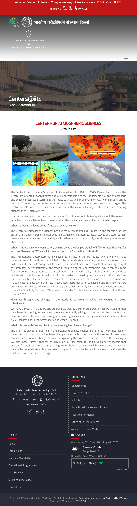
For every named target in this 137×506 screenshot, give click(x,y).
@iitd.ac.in (52, 399)
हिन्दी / (56, 9)
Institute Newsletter (20, 458)
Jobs (19, 2)
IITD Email (82, 9)
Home (11, 105)
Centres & (77, 393)
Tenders (45, 2)
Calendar (30, 2)
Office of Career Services (85, 422)
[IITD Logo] (27, 22)
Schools (75, 400)
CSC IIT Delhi (81, 501)
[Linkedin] (69, 5)
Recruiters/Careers (85, 2)
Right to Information (83, 415)
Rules (11, 444)
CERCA (126, 469)
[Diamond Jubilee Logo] (14, 22)
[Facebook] (75, 5)
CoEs (86, 393)
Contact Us (14, 487)
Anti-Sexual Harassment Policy (89, 407)
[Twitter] (64, 5)
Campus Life (15, 451)
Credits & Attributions (89, 498)
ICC (109, 2)
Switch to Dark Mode (86, 429)
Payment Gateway (63, 2)
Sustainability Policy (19, 480)
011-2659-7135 (26, 399)
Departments (78, 386)
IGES (101, 2)
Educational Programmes (22, 465)
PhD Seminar (15, 472)
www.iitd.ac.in (39, 404)
